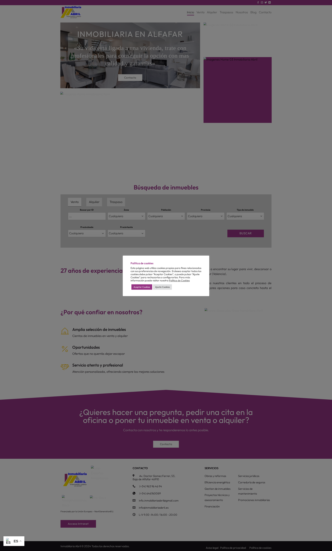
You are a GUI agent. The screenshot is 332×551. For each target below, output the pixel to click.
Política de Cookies (179, 280)
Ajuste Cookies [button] (162, 287)
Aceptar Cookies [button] (141, 287)
